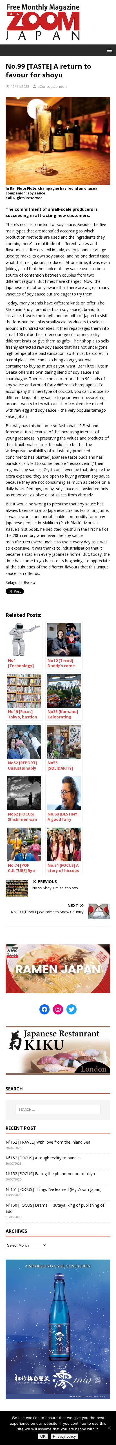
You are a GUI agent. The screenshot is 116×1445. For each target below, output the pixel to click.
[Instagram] (58, 1009)
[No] (109, 1428)
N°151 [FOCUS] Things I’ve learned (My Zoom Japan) (54, 1189)
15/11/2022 (20, 86)
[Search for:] (58, 1109)
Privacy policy (64, 1436)
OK (43, 1436)
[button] (108, 50)
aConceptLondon (52, 86)
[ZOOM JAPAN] (42, 41)
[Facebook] (44, 1009)
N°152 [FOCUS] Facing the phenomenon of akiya (50, 1173)
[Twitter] (71, 1009)
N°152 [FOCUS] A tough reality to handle (43, 1158)
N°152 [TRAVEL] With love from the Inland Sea (48, 1142)
